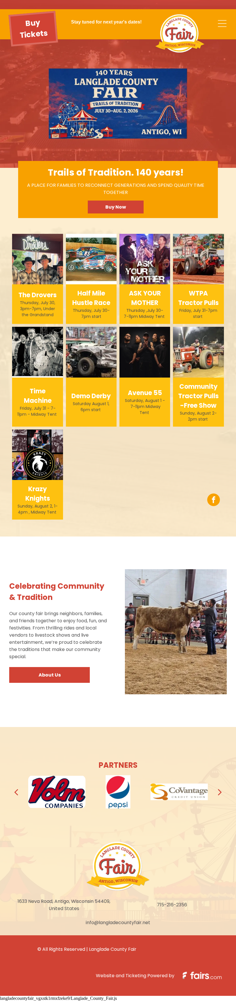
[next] (220, 792)
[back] (15, 792)
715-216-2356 (172, 904)
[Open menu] (222, 23)
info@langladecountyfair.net (118, 922)
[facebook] (213, 500)
